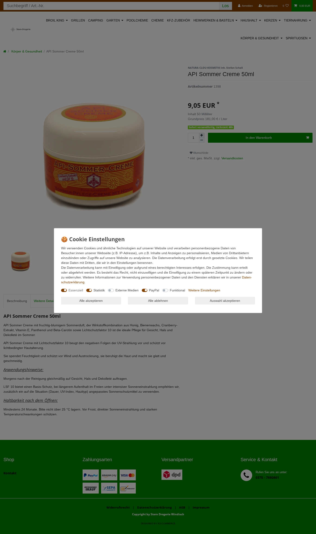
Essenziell (75, 290)
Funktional (177, 290)
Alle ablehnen (158, 300)
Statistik (99, 290)
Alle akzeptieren (91, 300)
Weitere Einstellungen (204, 290)
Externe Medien (127, 290)
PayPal (154, 290)
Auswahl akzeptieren (225, 300)
